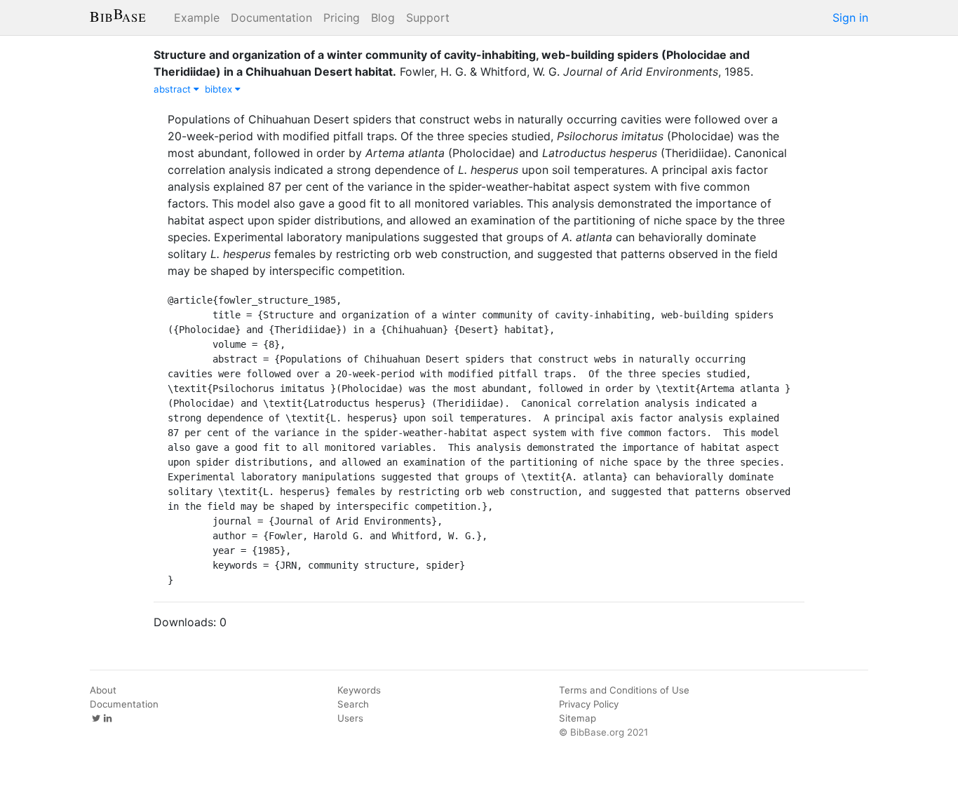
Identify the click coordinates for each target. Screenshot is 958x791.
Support (428, 18)
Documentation (271, 18)
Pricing (341, 18)
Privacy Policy (589, 704)
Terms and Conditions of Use (624, 690)
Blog (383, 18)
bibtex (220, 89)
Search (353, 704)
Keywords (359, 690)
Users (350, 718)
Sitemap (577, 718)
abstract (174, 89)
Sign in (850, 18)
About (103, 690)
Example (197, 18)
